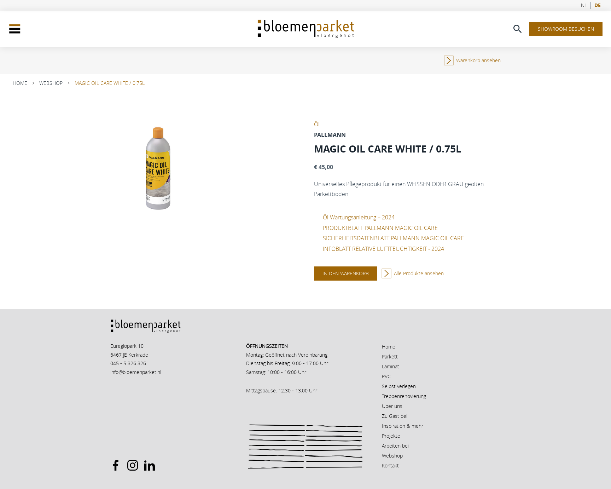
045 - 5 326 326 (128, 363)
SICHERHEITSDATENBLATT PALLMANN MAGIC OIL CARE (393, 238)
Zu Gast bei (394, 416)
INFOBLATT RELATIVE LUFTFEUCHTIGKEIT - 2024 (383, 249)
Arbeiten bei (395, 445)
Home (20, 83)
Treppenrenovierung (404, 396)
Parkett (390, 356)
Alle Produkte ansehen (419, 273)
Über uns (392, 406)
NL (584, 5)
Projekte (391, 435)
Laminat (390, 366)
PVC (386, 376)
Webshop (51, 83)
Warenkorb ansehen (478, 60)
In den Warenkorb (345, 273)
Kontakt (390, 465)
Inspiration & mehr (402, 425)
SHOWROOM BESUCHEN (566, 28)
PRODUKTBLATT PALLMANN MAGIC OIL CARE (380, 228)
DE (597, 5)
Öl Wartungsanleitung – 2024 (359, 217)
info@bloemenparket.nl (135, 372)
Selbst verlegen (399, 386)
